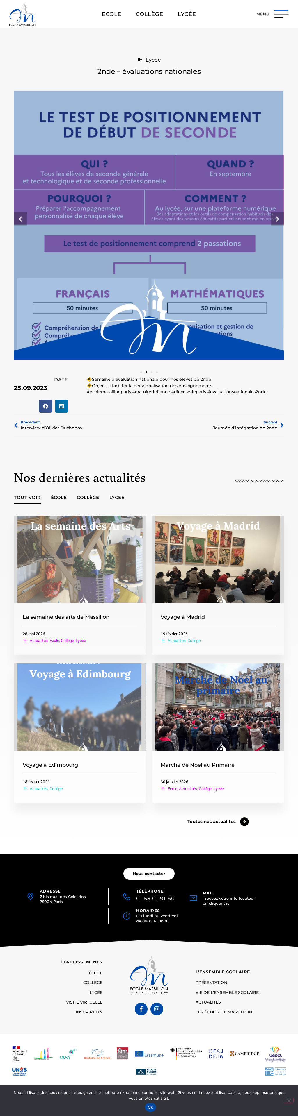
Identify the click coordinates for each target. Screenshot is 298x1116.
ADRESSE (50, 891)
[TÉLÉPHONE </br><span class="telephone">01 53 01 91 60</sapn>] (126, 895)
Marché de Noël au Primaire (198, 765)
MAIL (208, 893)
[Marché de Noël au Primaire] (218, 707)
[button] (20, 219)
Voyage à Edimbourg (50, 765)
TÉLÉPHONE (155, 895)
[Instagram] (156, 1009)
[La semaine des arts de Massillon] (80, 559)
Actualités (39, 640)
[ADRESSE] (30, 896)
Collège (88, 497)
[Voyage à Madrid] (218, 559)
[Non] (289, 1100)
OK (150, 1107)
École (59, 497)
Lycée (117, 497)
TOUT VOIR (27, 497)
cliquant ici (219, 903)
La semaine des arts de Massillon (66, 617)
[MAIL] (193, 898)
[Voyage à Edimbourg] (80, 707)
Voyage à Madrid (183, 617)
